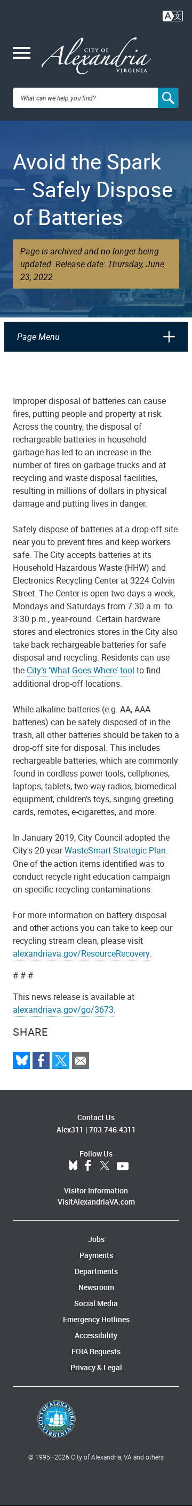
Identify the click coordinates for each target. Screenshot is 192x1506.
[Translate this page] (172, 15)
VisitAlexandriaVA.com (96, 1202)
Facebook (88, 1166)
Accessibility (96, 1335)
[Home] (96, 56)
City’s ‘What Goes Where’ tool (80, 670)
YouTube (123, 1166)
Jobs (96, 1239)
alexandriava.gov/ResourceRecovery (81, 953)
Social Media (96, 1303)
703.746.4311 (112, 1129)
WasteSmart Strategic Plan (115, 850)
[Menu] (21, 54)
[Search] (168, 98)
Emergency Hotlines (96, 1319)
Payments (96, 1255)
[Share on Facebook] (41, 1060)
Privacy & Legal (96, 1367)
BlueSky (73, 1166)
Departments (96, 1271)
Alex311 (70, 1129)
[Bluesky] (21, 1060)
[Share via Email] (80, 1060)
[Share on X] (60, 1060)
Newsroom (96, 1287)
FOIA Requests (96, 1351)
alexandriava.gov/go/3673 (63, 1009)
